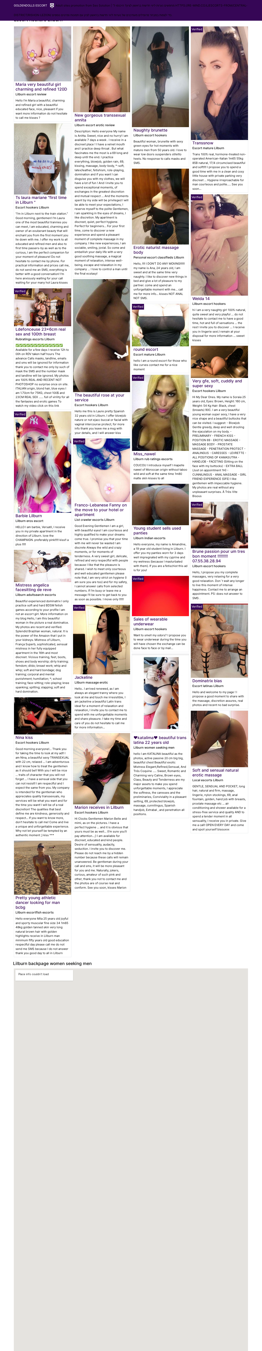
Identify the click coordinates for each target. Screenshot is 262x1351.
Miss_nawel (144, 453)
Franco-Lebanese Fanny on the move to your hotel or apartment (101, 510)
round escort (145, 349)
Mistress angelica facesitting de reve (33, 587)
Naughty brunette (150, 130)
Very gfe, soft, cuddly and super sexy (217, 383)
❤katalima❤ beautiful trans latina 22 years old (159, 740)
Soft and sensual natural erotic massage (215, 772)
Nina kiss (24, 737)
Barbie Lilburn (29, 515)
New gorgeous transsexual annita (100, 117)
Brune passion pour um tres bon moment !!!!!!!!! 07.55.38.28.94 (218, 556)
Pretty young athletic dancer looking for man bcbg (38, 902)
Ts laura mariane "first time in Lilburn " (41, 200)
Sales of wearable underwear (150, 621)
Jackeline (83, 677)
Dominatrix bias (207, 680)
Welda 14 (201, 298)
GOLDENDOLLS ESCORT (30, 5)
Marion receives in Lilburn (99, 807)
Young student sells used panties (157, 530)
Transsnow (202, 143)
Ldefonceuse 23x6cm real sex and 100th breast (41, 331)
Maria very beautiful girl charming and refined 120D (41, 87)
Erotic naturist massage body (156, 250)
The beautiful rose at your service (99, 397)
